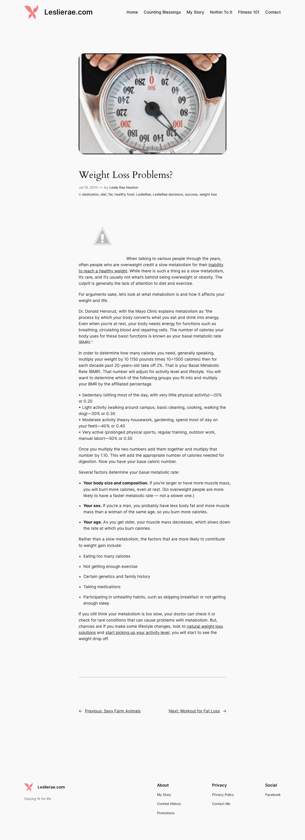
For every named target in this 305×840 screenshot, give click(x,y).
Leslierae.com (68, 12)
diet (104, 194)
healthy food (124, 194)
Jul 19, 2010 (88, 187)
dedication (90, 194)
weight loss (208, 194)
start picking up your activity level (137, 632)
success (191, 194)
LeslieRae (143, 194)
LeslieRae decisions (168, 194)
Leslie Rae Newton (123, 187)
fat (110, 194)
